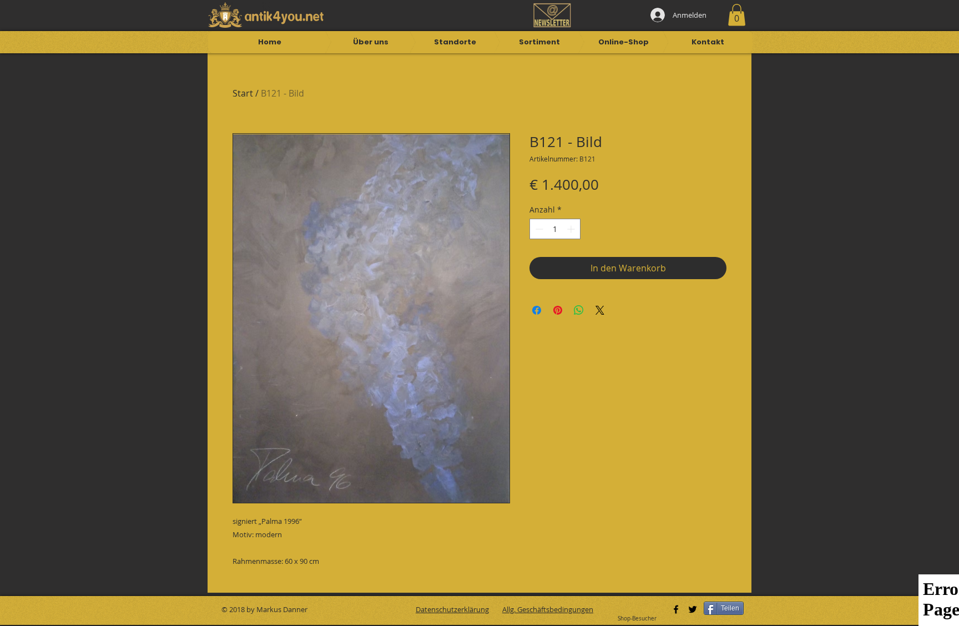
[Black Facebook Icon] (676, 609)
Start (243, 93)
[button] (737, 15)
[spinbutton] (555, 229)
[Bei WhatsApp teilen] (579, 310)
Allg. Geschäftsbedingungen (547, 609)
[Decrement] (538, 229)
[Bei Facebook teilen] (536, 310)
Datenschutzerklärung (452, 609)
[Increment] (572, 229)
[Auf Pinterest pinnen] (557, 310)
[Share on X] (600, 310)
